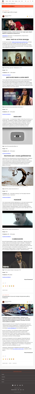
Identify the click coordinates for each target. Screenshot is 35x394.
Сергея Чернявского (12, 328)
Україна (7, 1)
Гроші (19, 1)
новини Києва (4, 290)
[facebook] (12, 385)
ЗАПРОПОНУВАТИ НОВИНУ (17, 371)
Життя (10, 1)
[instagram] (15, 385)
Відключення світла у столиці (20, 6)
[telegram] (19, 385)
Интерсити (15, 363)
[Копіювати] (32, 16)
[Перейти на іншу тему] (28, 1)
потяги (10, 363)
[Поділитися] (30, 16)
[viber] (22, 385)
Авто (23, 389)
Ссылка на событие (6, 74)
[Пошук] (30, 1)
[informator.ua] (3, 1)
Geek (18, 389)
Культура (16, 1)
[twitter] (17, 385)
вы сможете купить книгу (18, 348)
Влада (13, 1)
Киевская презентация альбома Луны (20, 42)
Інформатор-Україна (14, 389)
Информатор (5, 35)
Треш (22, 1)
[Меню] (32, 1)
